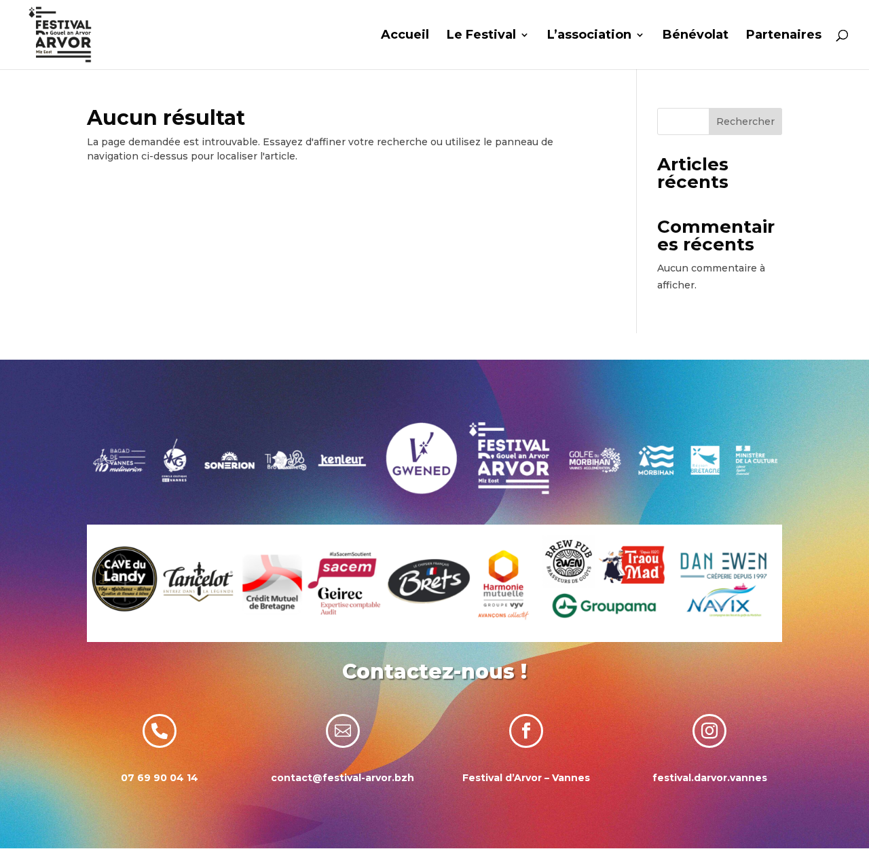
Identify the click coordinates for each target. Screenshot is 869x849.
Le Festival (481, 36)
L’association (589, 36)
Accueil (405, 36)
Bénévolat (695, 36)
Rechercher (745, 121)
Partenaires (783, 36)
